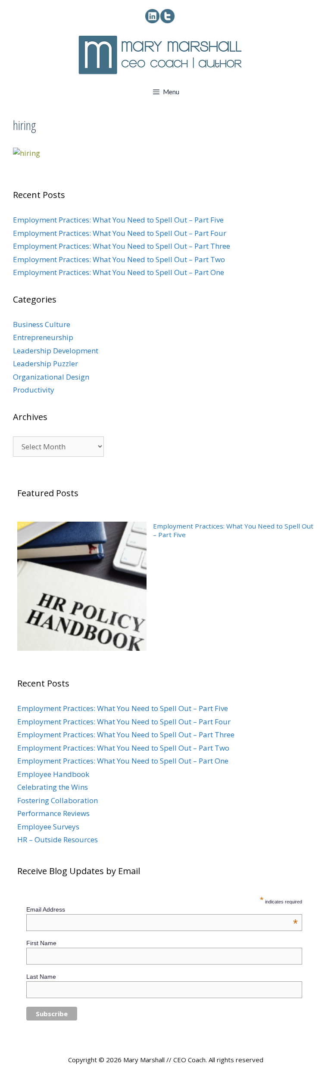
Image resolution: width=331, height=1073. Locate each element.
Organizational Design (51, 377)
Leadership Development (55, 351)
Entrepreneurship (43, 337)
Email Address (162, 909)
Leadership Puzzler (45, 363)
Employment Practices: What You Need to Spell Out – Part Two (119, 259)
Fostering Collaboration (57, 800)
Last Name (41, 976)
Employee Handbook (53, 774)
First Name (41, 943)
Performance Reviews (53, 813)
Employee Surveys (48, 827)
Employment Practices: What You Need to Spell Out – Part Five (118, 220)
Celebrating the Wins (52, 787)
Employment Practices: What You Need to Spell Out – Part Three (121, 246)
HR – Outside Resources (57, 839)
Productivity (33, 390)
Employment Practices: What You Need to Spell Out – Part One (118, 272)
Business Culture (41, 324)
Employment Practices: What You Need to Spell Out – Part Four (119, 233)
